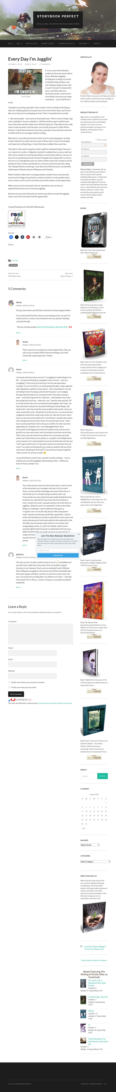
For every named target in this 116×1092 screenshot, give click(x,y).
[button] (58, 536)
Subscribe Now (58, 555)
